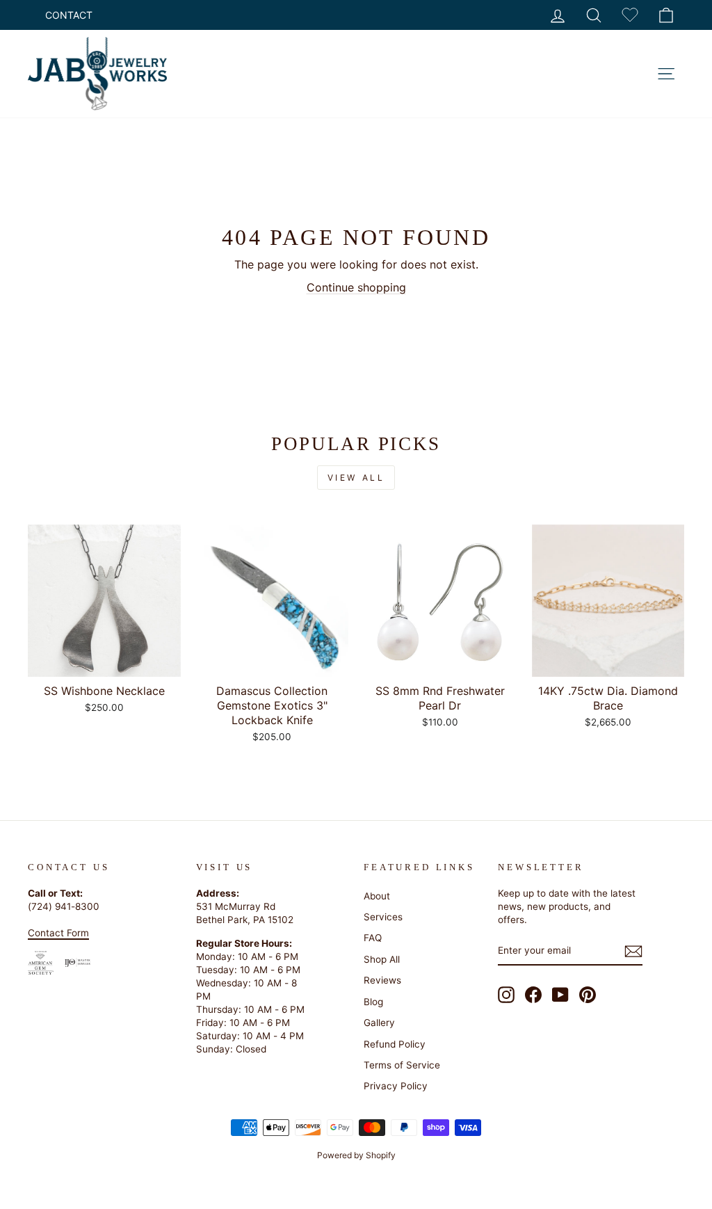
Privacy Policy (396, 1085)
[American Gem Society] (41, 963)
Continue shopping (356, 287)
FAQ (373, 937)
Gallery (379, 1022)
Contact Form (58, 932)
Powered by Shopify (356, 1155)
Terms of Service (402, 1065)
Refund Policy (395, 1044)
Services (383, 916)
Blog (373, 1001)
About (377, 896)
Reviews (382, 980)
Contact (68, 15)
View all (356, 477)
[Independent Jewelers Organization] (77, 962)
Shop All (382, 959)
